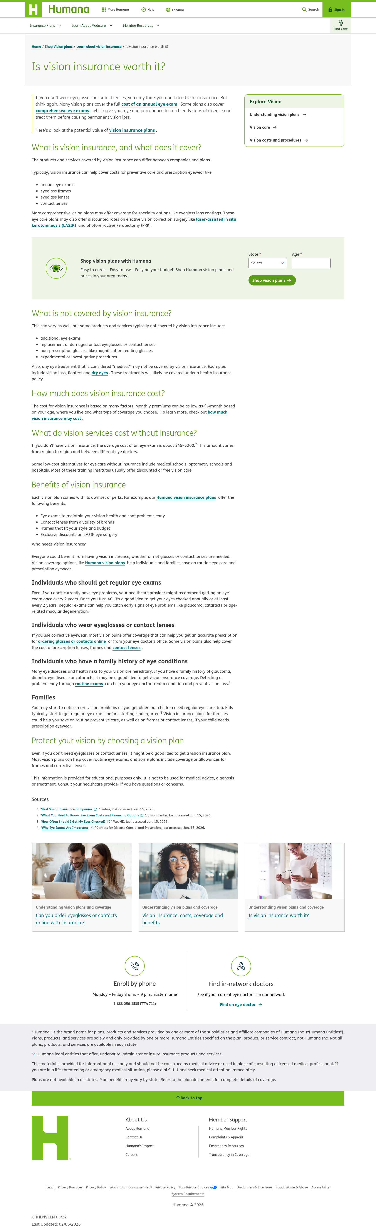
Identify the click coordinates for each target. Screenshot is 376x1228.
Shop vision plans (268, 280)
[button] (241, 977)
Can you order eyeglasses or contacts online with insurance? (76, 919)
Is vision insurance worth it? (278, 915)
